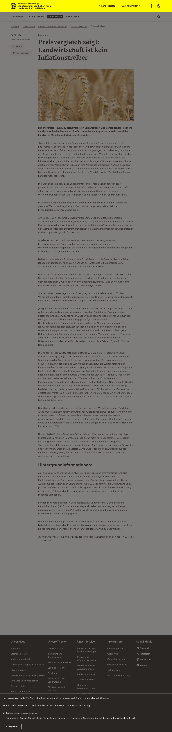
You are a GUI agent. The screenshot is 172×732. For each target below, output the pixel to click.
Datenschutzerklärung (78, 705)
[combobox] (132, 6)
